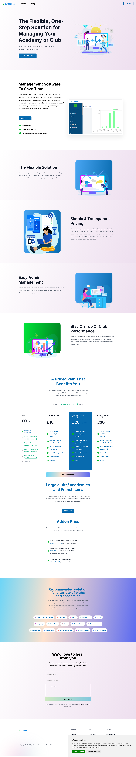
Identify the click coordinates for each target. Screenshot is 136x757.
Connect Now (25, 118)
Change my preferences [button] (93, 751)
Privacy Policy (79, 704)
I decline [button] (81, 751)
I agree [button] (75, 751)
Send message (68, 699)
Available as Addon (30, 439)
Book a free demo (68, 474)
